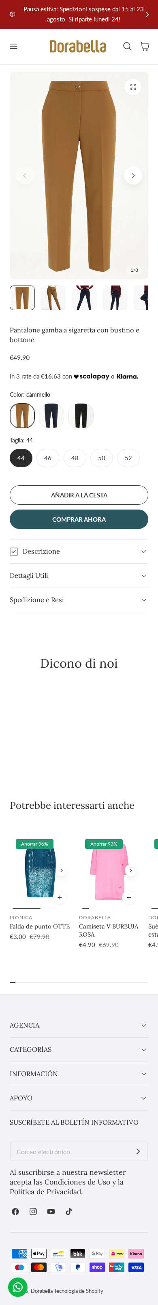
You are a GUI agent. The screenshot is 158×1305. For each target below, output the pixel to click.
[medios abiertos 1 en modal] (133, 87)
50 (101, 457)
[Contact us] (18, 1287)
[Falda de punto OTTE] (40, 870)
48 (75, 457)
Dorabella (42, 1291)
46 (47, 457)
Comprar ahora (79, 519)
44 (21, 457)
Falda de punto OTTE (40, 926)
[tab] (22, 298)
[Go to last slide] (11, 14)
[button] (13, 46)
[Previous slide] (25, 176)
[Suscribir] (138, 1151)
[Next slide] (147, 14)
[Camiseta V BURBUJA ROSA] (109, 870)
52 (128, 457)
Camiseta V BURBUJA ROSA (108, 930)
